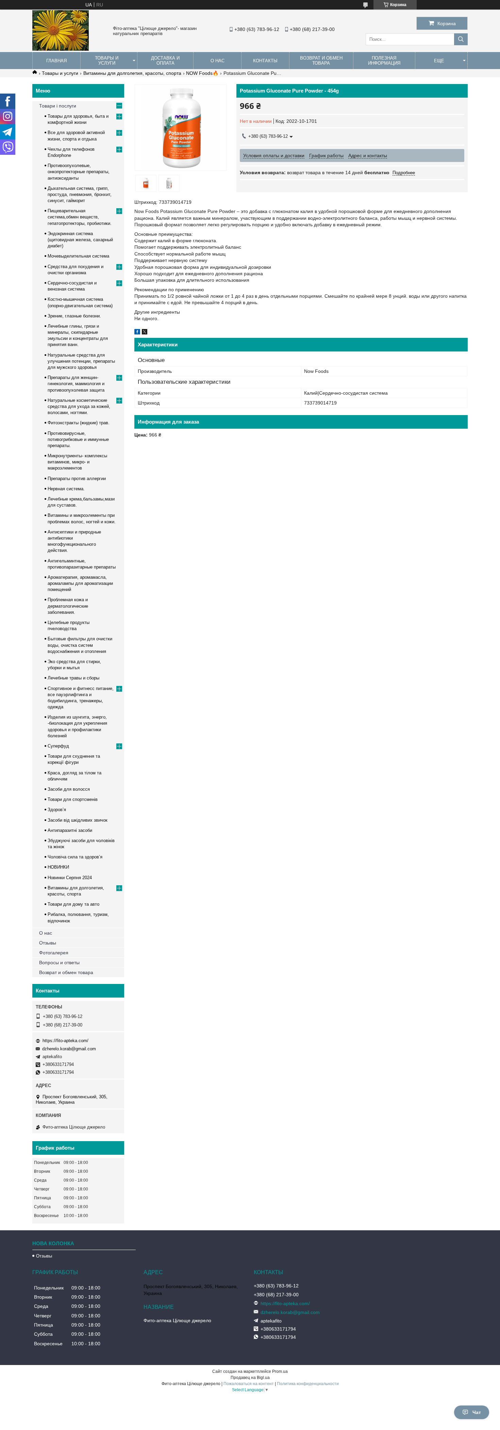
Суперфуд (58, 746)
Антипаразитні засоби (70, 830)
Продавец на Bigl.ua (250, 1377)
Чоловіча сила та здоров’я (75, 856)
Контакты (265, 60)
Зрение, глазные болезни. (74, 315)
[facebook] (137, 332)
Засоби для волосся (69, 789)
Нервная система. (66, 488)
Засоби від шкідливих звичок (77, 820)
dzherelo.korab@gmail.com (69, 1048)
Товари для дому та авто (73, 904)
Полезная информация (384, 60)
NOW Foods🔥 (202, 73)
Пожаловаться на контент (248, 1383)
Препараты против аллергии (77, 478)
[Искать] (461, 39)
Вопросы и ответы (59, 962)
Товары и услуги (106, 60)
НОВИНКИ (58, 867)
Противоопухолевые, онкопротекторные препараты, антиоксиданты (79, 171)
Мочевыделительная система (78, 256)
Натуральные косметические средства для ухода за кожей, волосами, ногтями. (79, 406)
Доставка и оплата (165, 60)
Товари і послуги (57, 106)
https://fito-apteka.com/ (65, 1040)
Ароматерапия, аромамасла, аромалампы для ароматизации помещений (80, 583)
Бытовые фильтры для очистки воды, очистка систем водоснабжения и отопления (80, 645)
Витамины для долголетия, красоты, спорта (132, 73)
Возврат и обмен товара (321, 60)
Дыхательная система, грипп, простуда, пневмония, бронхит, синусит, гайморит (80, 194)
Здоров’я (57, 809)
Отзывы (47, 943)
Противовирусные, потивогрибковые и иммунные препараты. (78, 439)
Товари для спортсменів (73, 799)
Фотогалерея (53, 952)
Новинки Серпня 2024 (70, 877)
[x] (144, 332)
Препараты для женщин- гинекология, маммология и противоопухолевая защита (76, 383)
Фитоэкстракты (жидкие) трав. (79, 422)
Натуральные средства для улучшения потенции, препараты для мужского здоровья (81, 361)
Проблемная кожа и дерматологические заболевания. (68, 605)
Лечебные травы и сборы (73, 677)
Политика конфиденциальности (308, 1383)
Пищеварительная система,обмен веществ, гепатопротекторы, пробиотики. (80, 217)
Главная (56, 60)
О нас (217, 60)
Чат (476, 1412)
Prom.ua (280, 1371)
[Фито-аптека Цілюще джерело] (60, 49)
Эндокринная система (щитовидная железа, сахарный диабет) (80, 239)
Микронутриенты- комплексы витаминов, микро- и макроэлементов (77, 462)
